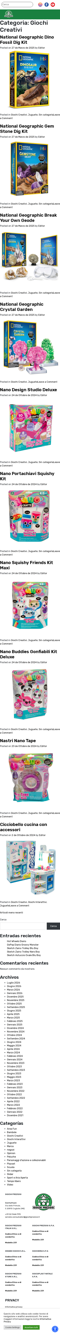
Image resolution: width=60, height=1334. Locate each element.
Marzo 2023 (13, 1080)
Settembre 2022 (16, 1098)
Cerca (3, 919)
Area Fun (12, 1128)
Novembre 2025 (15, 1000)
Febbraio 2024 (15, 1056)
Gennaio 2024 (14, 1059)
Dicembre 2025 (15, 996)
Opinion (11, 1153)
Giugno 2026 (14, 986)
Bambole (11, 1132)
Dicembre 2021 (15, 1115)
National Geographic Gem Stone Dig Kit (27, 129)
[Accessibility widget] (55, 1329)
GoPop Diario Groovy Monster (23, 944)
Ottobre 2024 (14, 1035)
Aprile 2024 (13, 1049)
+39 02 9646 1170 (13, 1214)
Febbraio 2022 (15, 1108)
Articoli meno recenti (11, 912)
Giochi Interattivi (37, 902)
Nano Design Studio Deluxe (28, 389)
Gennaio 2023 (14, 1087)
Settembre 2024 (16, 1038)
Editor (41, 47)
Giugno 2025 (14, 1010)
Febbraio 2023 (15, 1084)
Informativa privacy (13, 1307)
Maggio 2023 (14, 1077)
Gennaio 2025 (14, 1024)
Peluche (11, 1156)
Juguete (33, 114)
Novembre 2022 (15, 1091)
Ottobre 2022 (14, 1094)
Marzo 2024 (13, 1052)
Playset (11, 1163)
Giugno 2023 (14, 1073)
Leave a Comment (47, 381)
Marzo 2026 (13, 989)
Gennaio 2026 (14, 993)
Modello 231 (11, 1242)
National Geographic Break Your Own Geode (28, 218)
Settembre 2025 (16, 1007)
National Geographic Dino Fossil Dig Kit (27, 39)
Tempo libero (14, 1181)
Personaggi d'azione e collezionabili (26, 1160)
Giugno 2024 (14, 1042)
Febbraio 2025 (15, 1021)
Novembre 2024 (15, 1031)
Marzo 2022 (13, 1105)
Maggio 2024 (14, 1045)
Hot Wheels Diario (16, 941)
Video (10, 1184)
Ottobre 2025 (14, 1003)
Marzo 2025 (13, 1017)
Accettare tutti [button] (31, 1327)
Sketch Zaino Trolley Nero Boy (23, 951)
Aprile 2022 (13, 1101)
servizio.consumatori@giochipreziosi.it (22, 1217)
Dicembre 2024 (15, 1028)
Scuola (10, 1167)
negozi (10, 1149)
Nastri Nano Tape (18, 740)
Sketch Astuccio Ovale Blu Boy (24, 955)
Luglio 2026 (13, 982)
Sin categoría (46, 114)
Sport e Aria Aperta (17, 1177)
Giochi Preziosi (14, 14)
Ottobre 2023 (14, 1066)
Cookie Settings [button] (12, 1327)
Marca (10, 1146)
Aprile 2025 (13, 1014)
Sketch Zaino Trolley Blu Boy (22, 948)
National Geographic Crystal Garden (21, 307)
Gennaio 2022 (14, 1112)
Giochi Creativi (19, 114)
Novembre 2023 (15, 1063)
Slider (10, 1174)
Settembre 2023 (16, 1070)
